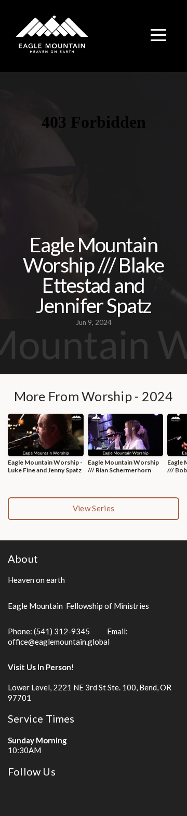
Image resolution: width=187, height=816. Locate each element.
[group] (46, 448)
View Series (93, 508)
